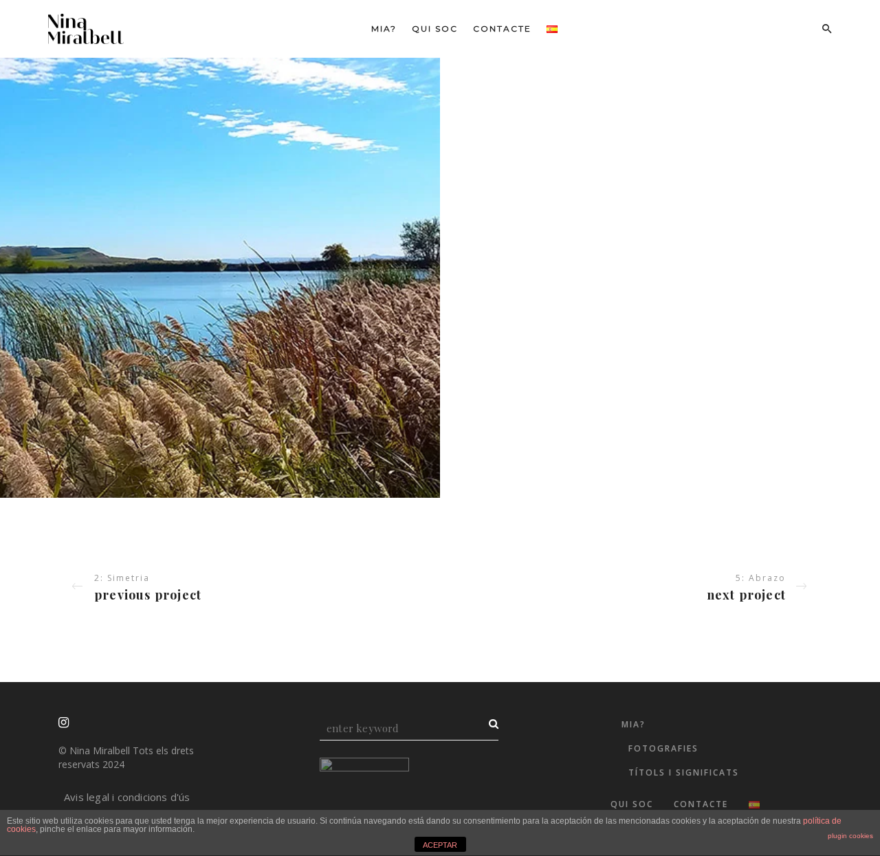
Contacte (502, 28)
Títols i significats (683, 772)
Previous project (147, 594)
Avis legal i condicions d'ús (127, 797)
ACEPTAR (440, 845)
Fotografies (663, 748)
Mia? (384, 28)
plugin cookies (850, 835)
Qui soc (435, 28)
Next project (746, 594)
